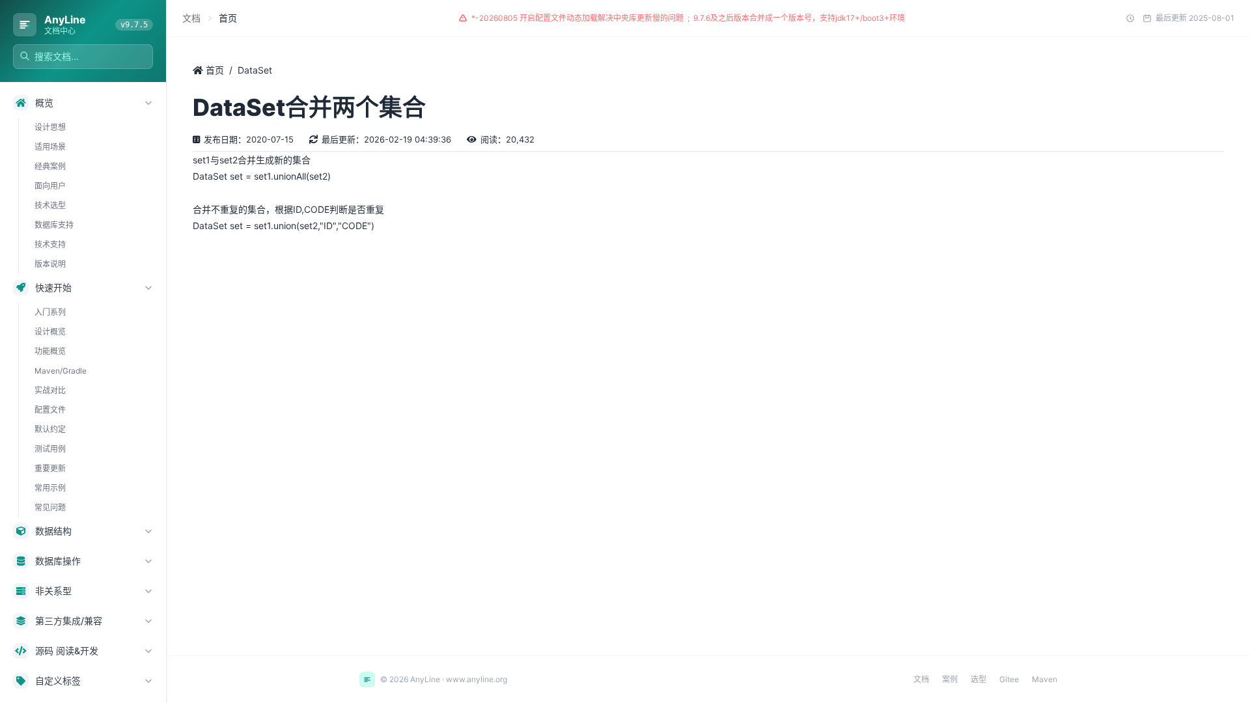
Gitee (1009, 679)
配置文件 (50, 410)
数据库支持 (54, 225)
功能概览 (50, 351)
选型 (978, 679)
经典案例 (50, 166)
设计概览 (50, 332)
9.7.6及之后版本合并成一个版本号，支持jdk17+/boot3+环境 (799, 18)
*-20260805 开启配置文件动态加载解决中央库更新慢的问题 (577, 18)
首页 (213, 70)
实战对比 (50, 390)
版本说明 (50, 264)
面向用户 (50, 186)
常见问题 (50, 507)
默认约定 (50, 429)
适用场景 (50, 147)
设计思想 (50, 127)
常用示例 (50, 488)
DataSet (255, 70)
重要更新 (50, 468)
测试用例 (50, 449)
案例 (950, 679)
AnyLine (65, 19)
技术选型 (50, 205)
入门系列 (50, 312)
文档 (191, 17)
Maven (1044, 679)
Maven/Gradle (61, 371)
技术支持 (50, 244)
